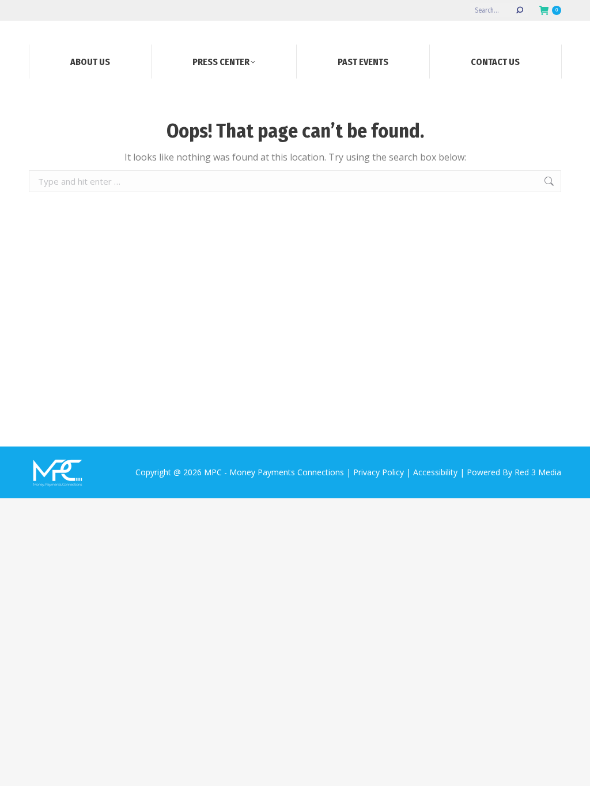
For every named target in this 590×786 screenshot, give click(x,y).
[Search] (519, 10)
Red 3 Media (538, 472)
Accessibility (435, 472)
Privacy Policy (378, 472)
